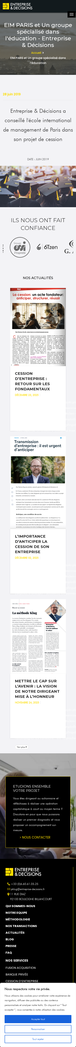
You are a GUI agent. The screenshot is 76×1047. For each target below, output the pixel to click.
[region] (38, 1015)
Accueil (36, 53)
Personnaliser (38, 1029)
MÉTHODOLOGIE (18, 919)
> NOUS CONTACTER (35, 837)
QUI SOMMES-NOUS (20, 906)
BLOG (10, 939)
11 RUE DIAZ (17, 894)
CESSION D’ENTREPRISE (22, 981)
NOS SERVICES (17, 960)
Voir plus (21, 747)
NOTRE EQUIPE (16, 913)
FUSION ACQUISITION (21, 968)
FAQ (9, 953)
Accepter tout (38, 1019)
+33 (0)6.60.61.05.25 (24, 884)
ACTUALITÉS (15, 933)
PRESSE (11, 946)
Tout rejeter (38, 1039)
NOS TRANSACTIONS (21, 926)
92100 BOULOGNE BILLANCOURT (31, 899)
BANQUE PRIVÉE (17, 974)
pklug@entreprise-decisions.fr (28, 889)
